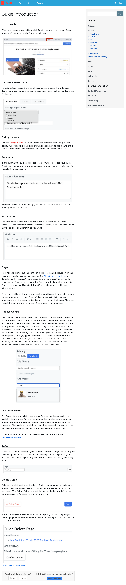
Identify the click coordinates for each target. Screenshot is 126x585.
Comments (92, 51)
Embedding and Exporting (97, 57)
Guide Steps (92, 42)
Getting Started (93, 34)
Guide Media (92, 45)
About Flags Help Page (55, 276)
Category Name (17, 142)
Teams (40, 3)
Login (121, 3)
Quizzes (31, 3)
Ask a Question (54, 579)
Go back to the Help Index (14, 566)
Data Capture (93, 54)
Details (90, 40)
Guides (22, 3)
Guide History (93, 48)
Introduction (92, 37)
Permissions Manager (12, 437)
